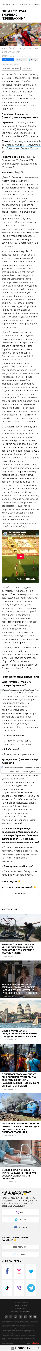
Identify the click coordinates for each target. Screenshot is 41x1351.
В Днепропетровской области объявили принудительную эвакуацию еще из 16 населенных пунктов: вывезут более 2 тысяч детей (20, 1080)
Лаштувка (17, 141)
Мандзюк (28, 141)
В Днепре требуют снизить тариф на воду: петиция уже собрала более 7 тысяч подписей (19, 1174)
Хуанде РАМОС (10, 759)
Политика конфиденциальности (21, 1311)
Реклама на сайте (20, 1308)
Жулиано (19, 144)
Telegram (22, 1220)
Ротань (10, 144)
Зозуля (34, 148)
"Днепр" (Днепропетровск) (17, 117)
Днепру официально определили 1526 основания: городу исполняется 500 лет (20, 1033)
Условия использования (20, 1302)
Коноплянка (12, 148)
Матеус (29, 144)
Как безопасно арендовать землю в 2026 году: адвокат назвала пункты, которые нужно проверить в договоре (19, 988)
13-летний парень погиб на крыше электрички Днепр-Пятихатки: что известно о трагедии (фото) (18, 949)
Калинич (25, 148)
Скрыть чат (20, 893)
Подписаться (22, 1254)
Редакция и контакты (20, 1305)
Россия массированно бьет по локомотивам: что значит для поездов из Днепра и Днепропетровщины (20, 1128)
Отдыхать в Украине (9, 4)
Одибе (37, 141)
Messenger (22, 1227)
